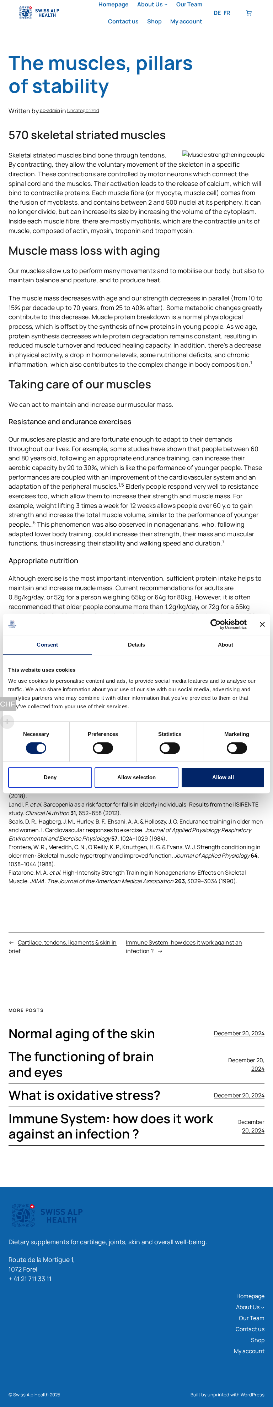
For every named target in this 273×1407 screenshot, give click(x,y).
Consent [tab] (47, 645)
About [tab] (226, 645)
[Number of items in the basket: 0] (249, 13)
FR (227, 13)
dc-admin (50, 110)
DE (217, 13)
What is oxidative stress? (85, 1095)
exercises (115, 421)
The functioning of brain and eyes (81, 1064)
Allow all (223, 777)
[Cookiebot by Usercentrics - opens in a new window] (215, 624)
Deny (50, 777)
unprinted (218, 1394)
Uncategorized (83, 110)
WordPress (252, 1394)
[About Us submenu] (166, 4)
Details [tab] (136, 645)
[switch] (103, 748)
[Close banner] (262, 624)
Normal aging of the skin (82, 1033)
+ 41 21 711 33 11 (30, 1278)
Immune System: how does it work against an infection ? (111, 1126)
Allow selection (136, 777)
